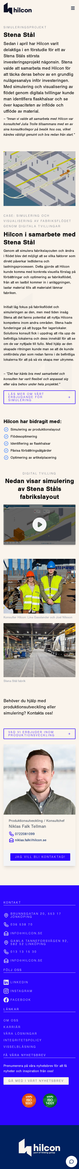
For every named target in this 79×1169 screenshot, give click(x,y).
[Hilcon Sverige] (18, 9)
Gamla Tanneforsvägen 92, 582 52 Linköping (39, 942)
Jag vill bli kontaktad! (40, 857)
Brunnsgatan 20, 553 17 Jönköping (36, 915)
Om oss (11, 1020)
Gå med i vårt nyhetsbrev (36, 1081)
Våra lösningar (20, 1034)
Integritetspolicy (23, 1040)
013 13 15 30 (24, 952)
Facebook (21, 1000)
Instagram (22, 991)
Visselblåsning (20, 1047)
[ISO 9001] (29, 1100)
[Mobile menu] (72, 8)
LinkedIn (19, 982)
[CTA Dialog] (71, 1161)
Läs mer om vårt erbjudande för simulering (26, 397)
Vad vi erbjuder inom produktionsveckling (31, 734)
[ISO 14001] (50, 1100)
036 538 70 (22, 924)
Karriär (12, 1027)
